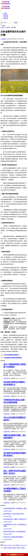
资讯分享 (5, 18)
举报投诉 (23, 547)
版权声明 (14, 547)
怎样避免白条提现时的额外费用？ (13, 357)
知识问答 (5, 16)
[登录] (1, 24)
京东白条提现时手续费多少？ (12, 354)
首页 (6, 13)
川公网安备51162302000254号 (20, 545)
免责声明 (18, 547)
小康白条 (4, 39)
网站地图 (5, 547)
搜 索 (16, 22)
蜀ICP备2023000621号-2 (7, 545)
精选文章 (5, 15)
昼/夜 (3, 25)
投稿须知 (10, 547)
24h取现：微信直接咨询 (14, 554)
